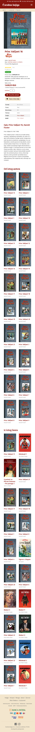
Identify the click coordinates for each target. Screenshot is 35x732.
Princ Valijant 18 (24, 294)
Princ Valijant (20, 115)
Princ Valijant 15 (24, 269)
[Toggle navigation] (31, 5)
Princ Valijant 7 (24, 395)
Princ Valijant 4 (9, 370)
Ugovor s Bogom (24, 559)
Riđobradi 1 (23, 454)
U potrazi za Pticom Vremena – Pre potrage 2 (9, 482)
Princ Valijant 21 (9, 344)
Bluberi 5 (7, 610)
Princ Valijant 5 (24, 370)
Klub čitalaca (14, 700)
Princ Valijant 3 (24, 344)
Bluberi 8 (22, 635)
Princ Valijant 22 (9, 660)
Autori (4, 10)
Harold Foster (12, 60)
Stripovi (12, 698)
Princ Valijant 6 (9, 395)
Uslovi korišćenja (15, 703)
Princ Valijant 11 (9, 243)
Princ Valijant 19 (9, 319)
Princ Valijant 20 (24, 319)
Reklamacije (22, 703)
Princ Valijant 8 (9, 420)
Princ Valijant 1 (9, 218)
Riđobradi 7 (23, 686)
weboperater (21, 729)
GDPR (14, 705)
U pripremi (11, 10)
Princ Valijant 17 (9, 294)
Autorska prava (6, 703)
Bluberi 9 (22, 610)
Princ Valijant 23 (9, 635)
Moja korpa (30, 1)
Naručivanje (29, 703)
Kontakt (10, 705)
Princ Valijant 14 (9, 269)
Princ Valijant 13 (9, 193)
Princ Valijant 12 (24, 243)
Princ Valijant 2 (24, 193)
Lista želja (23, 1)
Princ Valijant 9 (24, 420)
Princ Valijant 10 (24, 218)
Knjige (7, 698)
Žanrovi (18, 10)
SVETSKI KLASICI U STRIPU (15, 62)
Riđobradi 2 (23, 660)
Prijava (10, 1)
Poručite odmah (14, 95)
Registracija (16, 1)
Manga (18, 698)
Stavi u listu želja (14, 99)
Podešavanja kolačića (22, 705)
